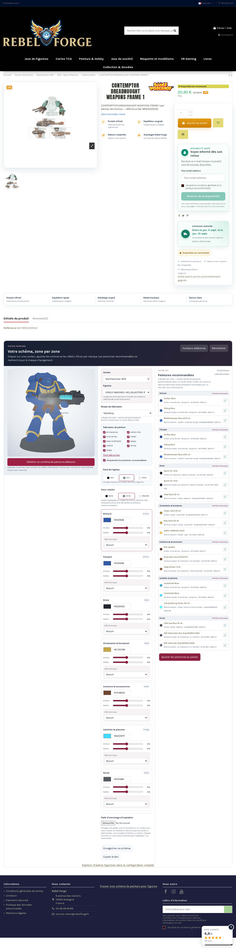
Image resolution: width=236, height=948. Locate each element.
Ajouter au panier (197, 123)
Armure (107, 513)
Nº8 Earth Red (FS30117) (176, 557)
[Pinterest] (187, 215)
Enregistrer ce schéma (117, 848)
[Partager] (179, 215)
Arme (106, 600)
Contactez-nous (11, 3)
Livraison (11, 895)
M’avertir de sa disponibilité (203, 196)
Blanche (145, 496)
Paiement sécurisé (17, 900)
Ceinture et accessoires (116, 686)
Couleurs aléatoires (194, 348)
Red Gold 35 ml (171, 521)
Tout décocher (111, 455)
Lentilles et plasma (114, 729)
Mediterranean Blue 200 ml (177, 418)
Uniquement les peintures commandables (127, 460)
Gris (128, 478)
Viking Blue (169, 408)
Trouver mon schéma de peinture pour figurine (128, 886)
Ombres (126, 528)
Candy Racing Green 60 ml (177, 603)
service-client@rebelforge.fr (72, 914)
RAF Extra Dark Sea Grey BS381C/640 (182, 633)
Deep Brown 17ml (172, 567)
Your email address (191, 170)
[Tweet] (183, 215)
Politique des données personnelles (19, 906)
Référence (10, 328)
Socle (106, 772)
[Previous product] (229, 75)
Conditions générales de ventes (24, 891)
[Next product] (231, 75)
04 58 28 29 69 (64, 908)
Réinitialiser (219, 348)
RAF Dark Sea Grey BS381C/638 (179, 643)
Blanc (144, 478)
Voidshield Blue (171, 583)
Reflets (126, 533)
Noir (112, 478)
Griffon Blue (170, 398)
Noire (111, 496)
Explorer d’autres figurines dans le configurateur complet (118, 865)
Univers (107, 372)
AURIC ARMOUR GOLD (174, 531)
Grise (128, 496)
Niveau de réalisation (111, 406)
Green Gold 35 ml (172, 511)
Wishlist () (227, 3)
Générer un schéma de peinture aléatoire (51, 462)
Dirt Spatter (169, 547)
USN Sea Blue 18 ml (173, 623)
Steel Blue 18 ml (171, 494)
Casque (107, 556)
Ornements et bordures (116, 643)
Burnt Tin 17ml (171, 471)
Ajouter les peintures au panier (179, 657)
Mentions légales (16, 913)
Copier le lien (110, 856)
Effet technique (110, 539)
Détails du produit (16, 318)
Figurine (107, 385)
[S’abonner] (228, 909)
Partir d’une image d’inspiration (117, 817)
